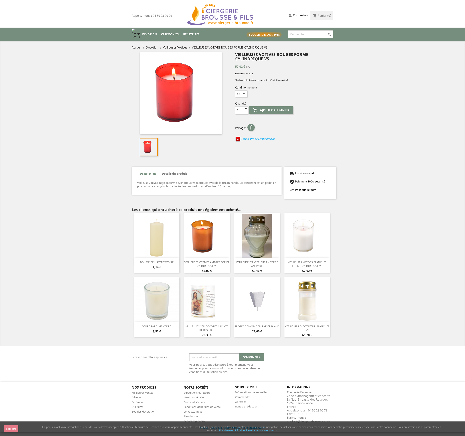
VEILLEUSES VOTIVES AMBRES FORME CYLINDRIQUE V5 (207, 264)
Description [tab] (148, 173)
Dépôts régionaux (194, 421)
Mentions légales (193, 397)
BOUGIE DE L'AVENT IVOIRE (157, 262)
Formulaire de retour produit (258, 138)
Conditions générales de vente (202, 407)
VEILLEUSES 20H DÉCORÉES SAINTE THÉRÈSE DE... (207, 328)
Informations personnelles (251, 392)
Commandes (242, 397)
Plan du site (190, 416)
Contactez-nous (192, 411)
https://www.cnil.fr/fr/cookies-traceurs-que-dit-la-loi (247, 430)
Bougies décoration (143, 411)
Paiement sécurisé (194, 402)
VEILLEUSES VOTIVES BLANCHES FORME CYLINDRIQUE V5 (307, 264)
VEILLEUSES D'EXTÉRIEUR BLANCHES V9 (307, 328)
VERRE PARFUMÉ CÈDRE (156, 326)
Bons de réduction (246, 406)
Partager (251, 127)
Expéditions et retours (196, 392)
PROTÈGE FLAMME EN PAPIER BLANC (257, 326)
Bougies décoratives (264, 34)
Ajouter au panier (271, 110)
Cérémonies (170, 34)
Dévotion (149, 34)
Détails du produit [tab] (174, 173)
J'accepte (11, 428)
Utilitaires (191, 34)
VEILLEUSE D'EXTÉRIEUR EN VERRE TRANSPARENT (257, 264)
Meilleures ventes (142, 392)
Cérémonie (138, 402)
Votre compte (246, 387)
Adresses (240, 401)
